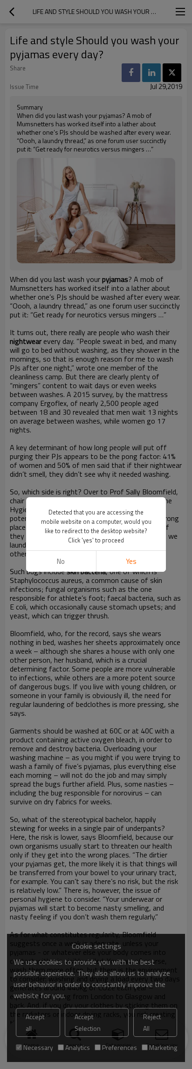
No (61, 561)
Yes (131, 561)
